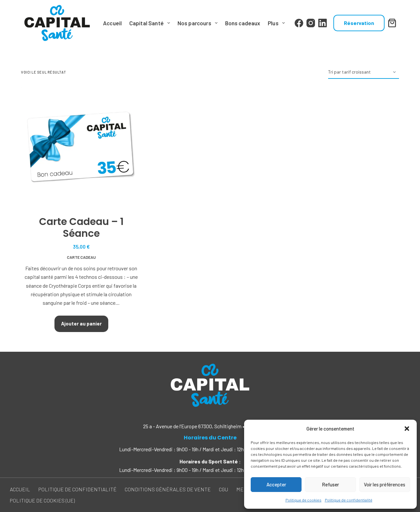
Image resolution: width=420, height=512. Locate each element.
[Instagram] (310, 23)
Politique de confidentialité (348, 500)
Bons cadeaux (243, 23)
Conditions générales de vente (168, 489)
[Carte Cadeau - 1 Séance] (81, 147)
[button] (407, 428)
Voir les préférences (384, 484)
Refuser (330, 484)
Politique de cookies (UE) (42, 500)
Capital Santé (146, 23)
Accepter (276, 484)
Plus (273, 23)
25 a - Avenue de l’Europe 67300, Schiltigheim (192, 426)
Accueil (112, 23)
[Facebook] (299, 23)
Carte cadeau (81, 257)
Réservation (359, 23)
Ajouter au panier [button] (81, 323)
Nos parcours (194, 23)
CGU (223, 489)
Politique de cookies (303, 500)
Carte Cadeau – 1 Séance (81, 227)
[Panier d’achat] (393, 23)
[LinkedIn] (322, 23)
